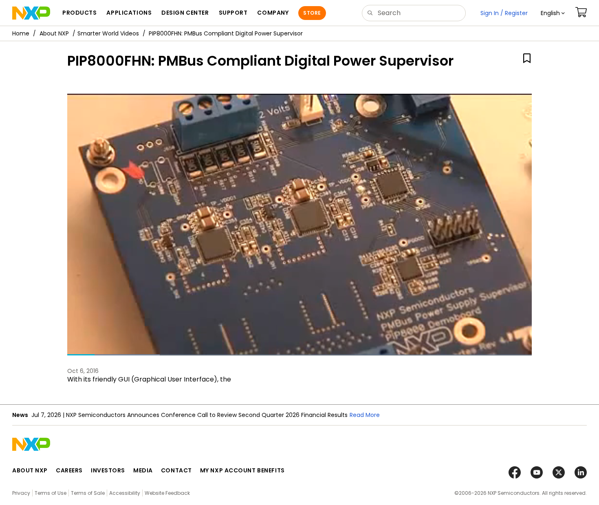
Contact (176, 470)
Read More (380, 415)
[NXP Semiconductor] (31, 13)
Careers (69, 470)
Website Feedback (167, 493)
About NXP (54, 33)
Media (143, 470)
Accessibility (124, 493)
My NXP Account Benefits (242, 470)
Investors (108, 470)
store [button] (312, 12)
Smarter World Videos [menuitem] (108, 33)
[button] (552, 13)
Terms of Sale (88, 493)
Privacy (21, 493)
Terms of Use (50, 493)
